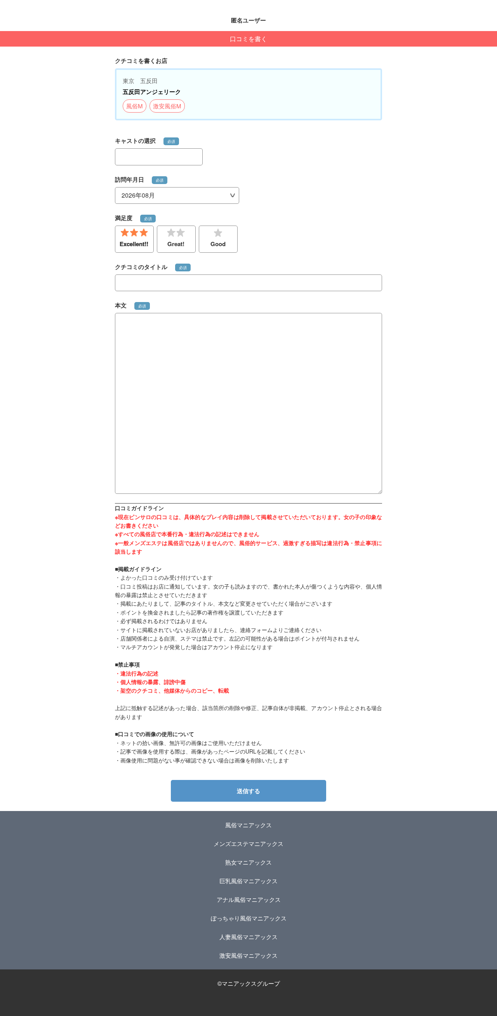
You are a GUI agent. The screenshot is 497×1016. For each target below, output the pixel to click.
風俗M (134, 106)
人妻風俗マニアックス (248, 937)
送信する (248, 791)
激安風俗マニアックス (248, 955)
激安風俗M (167, 106)
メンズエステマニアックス (248, 843)
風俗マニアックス (248, 825)
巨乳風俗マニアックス (248, 881)
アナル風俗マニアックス (249, 899)
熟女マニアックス (248, 862)
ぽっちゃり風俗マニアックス (249, 918)
